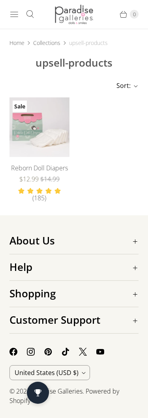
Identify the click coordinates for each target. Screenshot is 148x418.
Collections (46, 43)
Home (16, 43)
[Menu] (14, 14)
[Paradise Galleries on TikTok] (70, 351)
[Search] (30, 14)
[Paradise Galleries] (74, 14)
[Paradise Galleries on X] (87, 351)
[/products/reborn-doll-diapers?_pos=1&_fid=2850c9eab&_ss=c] (39, 127)
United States (47, 372)
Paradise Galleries (57, 391)
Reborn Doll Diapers (39, 168)
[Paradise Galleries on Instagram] (35, 351)
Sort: (121, 85)
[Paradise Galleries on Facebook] (18, 351)
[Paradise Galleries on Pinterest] (53, 351)
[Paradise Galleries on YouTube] (105, 351)
